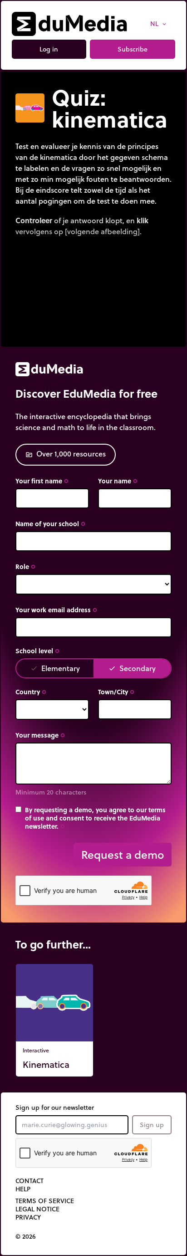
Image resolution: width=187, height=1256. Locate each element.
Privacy (28, 1217)
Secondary (132, 668)
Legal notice (37, 1209)
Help (22, 1189)
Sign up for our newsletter (54, 1107)
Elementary (55, 668)
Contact (29, 1180)
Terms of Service (44, 1200)
